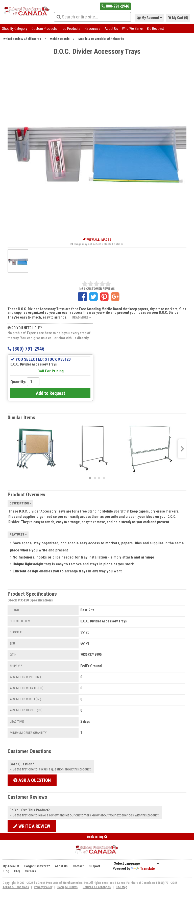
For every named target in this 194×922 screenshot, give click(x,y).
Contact (78, 866)
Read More (80, 317)
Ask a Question (34, 780)
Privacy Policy (43, 887)
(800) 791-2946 (27, 349)
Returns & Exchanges (97, 887)
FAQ (17, 871)
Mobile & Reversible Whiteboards (101, 39)
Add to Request (50, 393)
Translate (147, 868)
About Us (111, 29)
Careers (30, 871)
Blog (6, 871)
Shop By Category (14, 29)
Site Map (121, 887)
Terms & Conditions (16, 887)
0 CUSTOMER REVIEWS (99, 288)
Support (94, 866)
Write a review (33, 826)
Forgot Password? (37, 866)
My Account (11, 866)
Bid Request (155, 29)
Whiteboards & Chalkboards (22, 39)
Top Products (70, 29)
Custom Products (44, 29)
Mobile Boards (59, 39)
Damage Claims (67, 887)
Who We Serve (132, 29)
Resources (92, 29)
